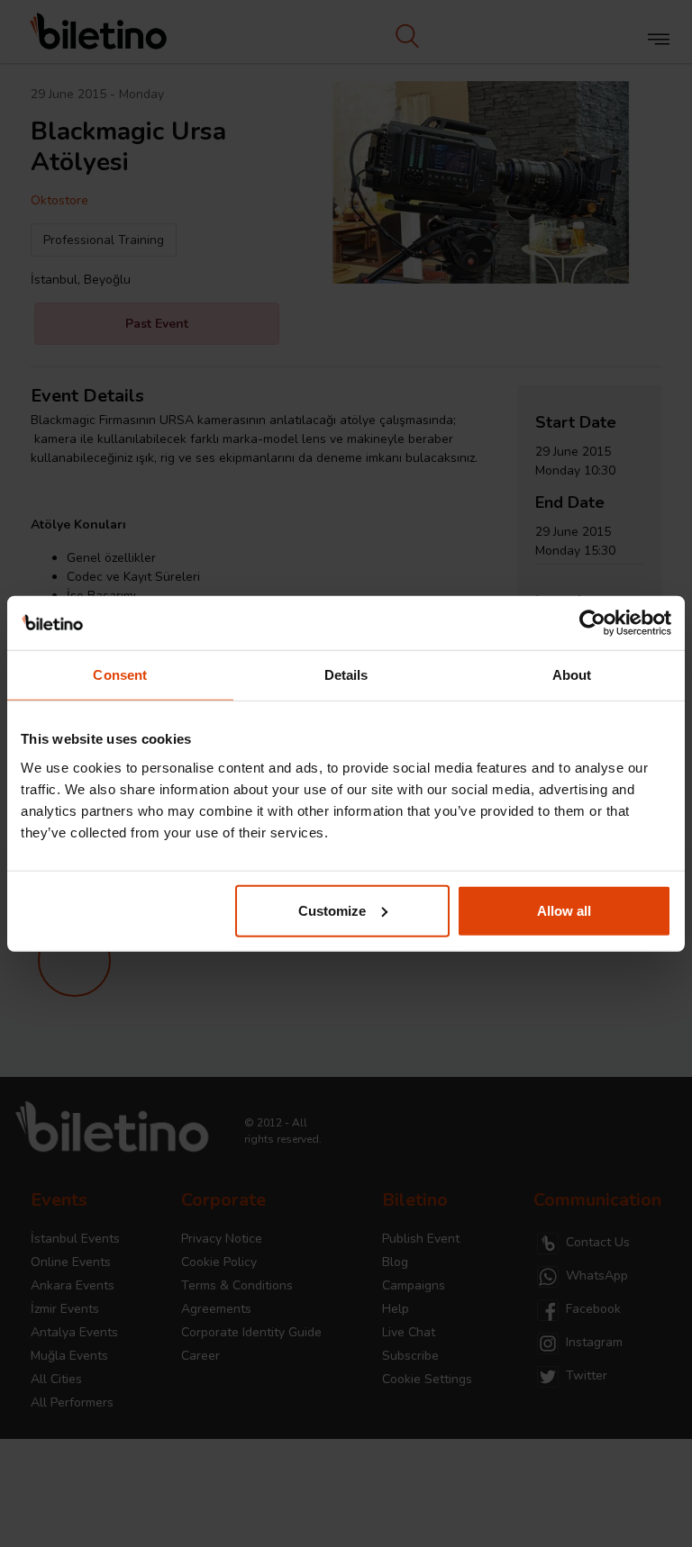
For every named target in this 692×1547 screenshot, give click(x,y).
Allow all (564, 910)
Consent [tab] (120, 675)
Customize (332, 910)
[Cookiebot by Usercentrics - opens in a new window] (592, 623)
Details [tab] (346, 675)
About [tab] (572, 675)
